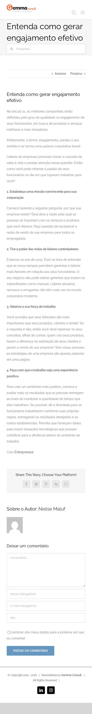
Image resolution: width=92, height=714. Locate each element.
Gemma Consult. (71, 675)
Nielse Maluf (51, 509)
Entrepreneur (24, 452)
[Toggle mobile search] (74, 12)
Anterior (60, 73)
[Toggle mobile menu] (83, 12)
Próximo (76, 73)
